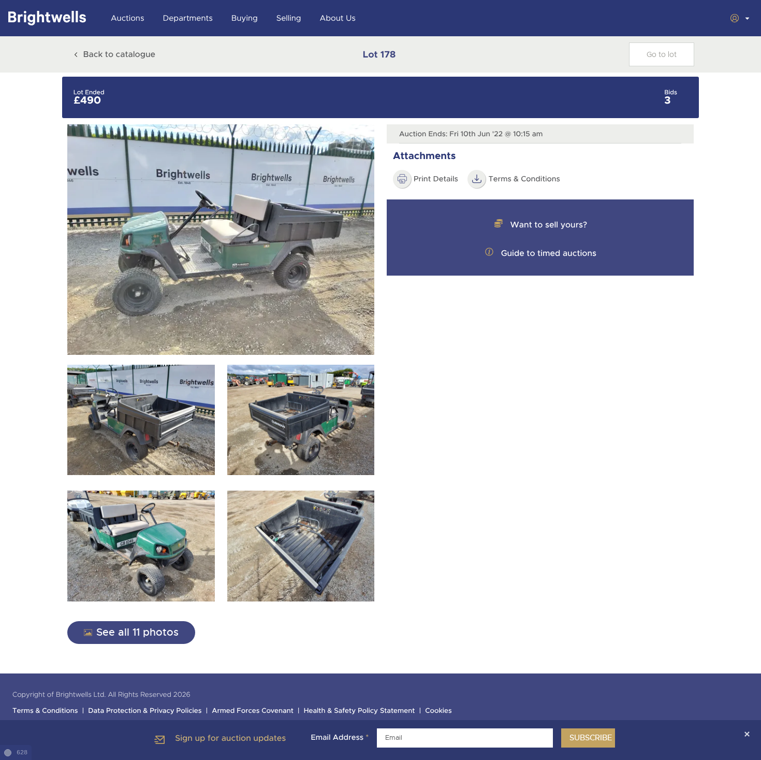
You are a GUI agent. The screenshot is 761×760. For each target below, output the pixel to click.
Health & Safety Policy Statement (359, 711)
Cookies (438, 711)
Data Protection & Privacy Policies (144, 711)
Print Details (436, 179)
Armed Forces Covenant (253, 711)
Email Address (340, 737)
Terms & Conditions (524, 179)
